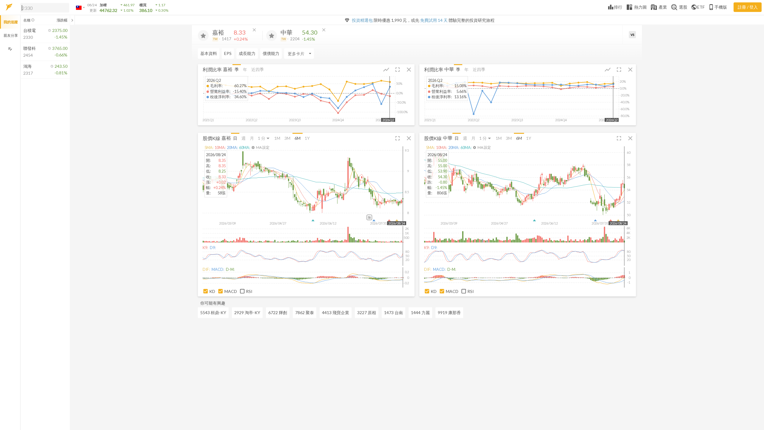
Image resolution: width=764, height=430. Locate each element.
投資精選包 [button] (362, 20)
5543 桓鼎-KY (213, 312)
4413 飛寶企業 (335, 312)
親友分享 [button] (11, 35)
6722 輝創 (277, 312)
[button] (43, 7)
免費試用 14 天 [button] (434, 20)
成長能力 (247, 53)
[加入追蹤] (203, 35)
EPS (228, 53)
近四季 (257, 69)
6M (298, 138)
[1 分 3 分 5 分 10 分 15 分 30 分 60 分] (264, 138)
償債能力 (271, 53)
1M (277, 138)
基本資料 (208, 53)
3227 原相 (366, 312)
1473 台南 (393, 312)
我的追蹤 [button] (11, 22)
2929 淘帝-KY (247, 312)
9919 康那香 (449, 312)
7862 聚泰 (304, 312)
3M (287, 138)
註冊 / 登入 (748, 7)
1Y (307, 138)
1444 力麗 (420, 312)
